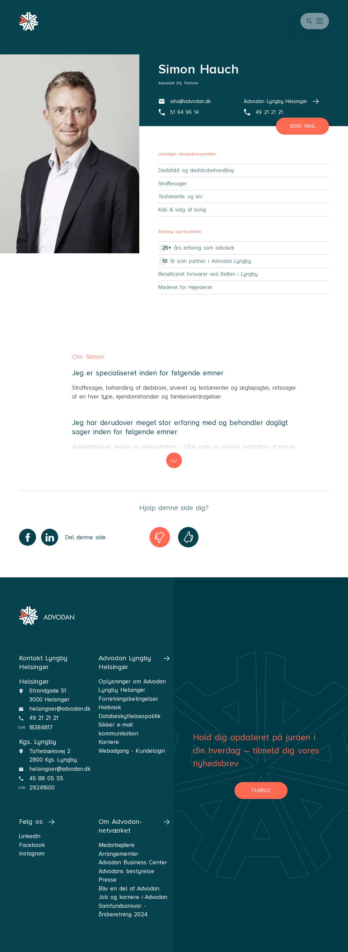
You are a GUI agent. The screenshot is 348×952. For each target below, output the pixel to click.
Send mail (302, 126)
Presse (108, 879)
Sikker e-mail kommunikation (118, 729)
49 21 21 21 (43, 717)
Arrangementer (118, 853)
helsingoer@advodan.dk (59, 708)
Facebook (32, 845)
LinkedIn (29, 836)
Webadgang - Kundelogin (132, 750)
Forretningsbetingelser (128, 698)
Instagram (32, 853)
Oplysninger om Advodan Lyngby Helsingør (132, 686)
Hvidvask (110, 707)
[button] (320, 21)
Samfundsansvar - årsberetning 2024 (123, 910)
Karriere (109, 742)
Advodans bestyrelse (126, 871)
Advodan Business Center (133, 862)
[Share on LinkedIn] (49, 537)
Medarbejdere (117, 845)
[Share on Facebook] (27, 537)
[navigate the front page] (46, 615)
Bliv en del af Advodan (129, 888)
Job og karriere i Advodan (133, 897)
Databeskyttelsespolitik (129, 716)
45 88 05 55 (46, 778)
